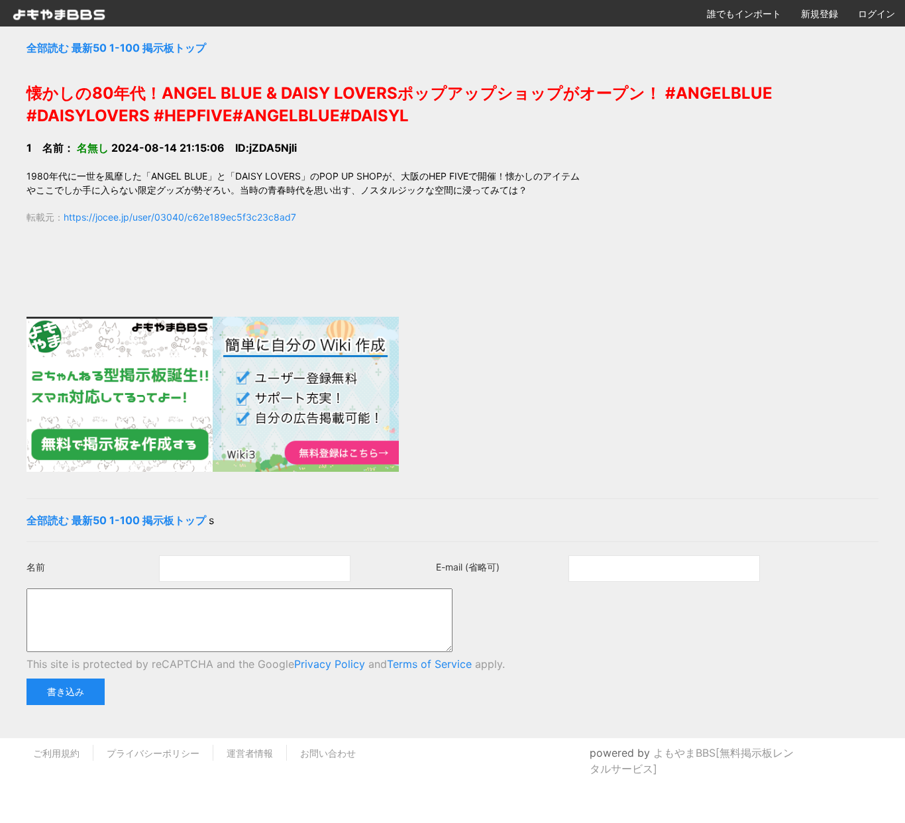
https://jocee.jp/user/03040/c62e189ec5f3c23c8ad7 (180, 217)
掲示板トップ (174, 47)
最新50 (89, 47)
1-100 (124, 47)
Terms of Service (429, 664)
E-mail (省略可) (468, 567)
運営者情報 (250, 753)
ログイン (876, 13)
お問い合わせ (328, 753)
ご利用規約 (56, 753)
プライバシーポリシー (153, 753)
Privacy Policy (329, 664)
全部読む (48, 47)
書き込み (65, 691)
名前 (36, 567)
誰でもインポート (744, 13)
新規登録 (819, 13)
